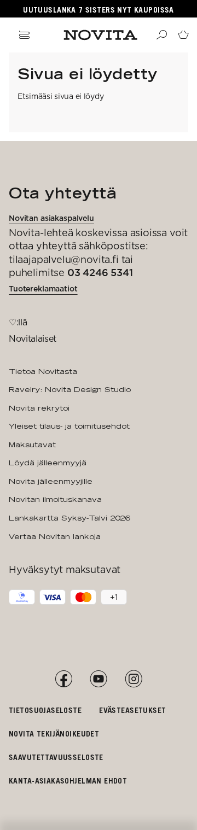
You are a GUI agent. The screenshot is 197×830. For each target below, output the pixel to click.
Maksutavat (32, 444)
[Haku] (161, 35)
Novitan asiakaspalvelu (51, 218)
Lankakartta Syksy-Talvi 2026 (69, 517)
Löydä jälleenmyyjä (47, 462)
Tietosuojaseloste (45, 710)
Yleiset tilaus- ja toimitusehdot (69, 426)
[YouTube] (98, 679)
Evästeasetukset (132, 710)
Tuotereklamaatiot (43, 288)
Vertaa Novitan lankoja (55, 536)
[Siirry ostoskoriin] (183, 35)
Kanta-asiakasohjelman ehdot (68, 780)
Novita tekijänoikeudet (54, 733)
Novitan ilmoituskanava (55, 499)
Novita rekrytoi (39, 408)
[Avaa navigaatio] (24, 35)
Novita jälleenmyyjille (50, 481)
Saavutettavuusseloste (56, 757)
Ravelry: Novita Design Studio (70, 389)
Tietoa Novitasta (43, 371)
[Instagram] (133, 679)
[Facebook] (63, 679)
